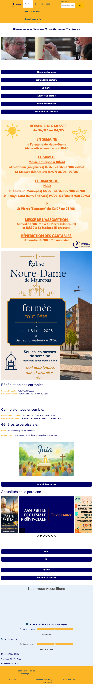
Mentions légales (24, 674)
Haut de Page (69, 679)
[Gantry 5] (16, 5)
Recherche (65, 1)
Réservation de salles (26, 671)
